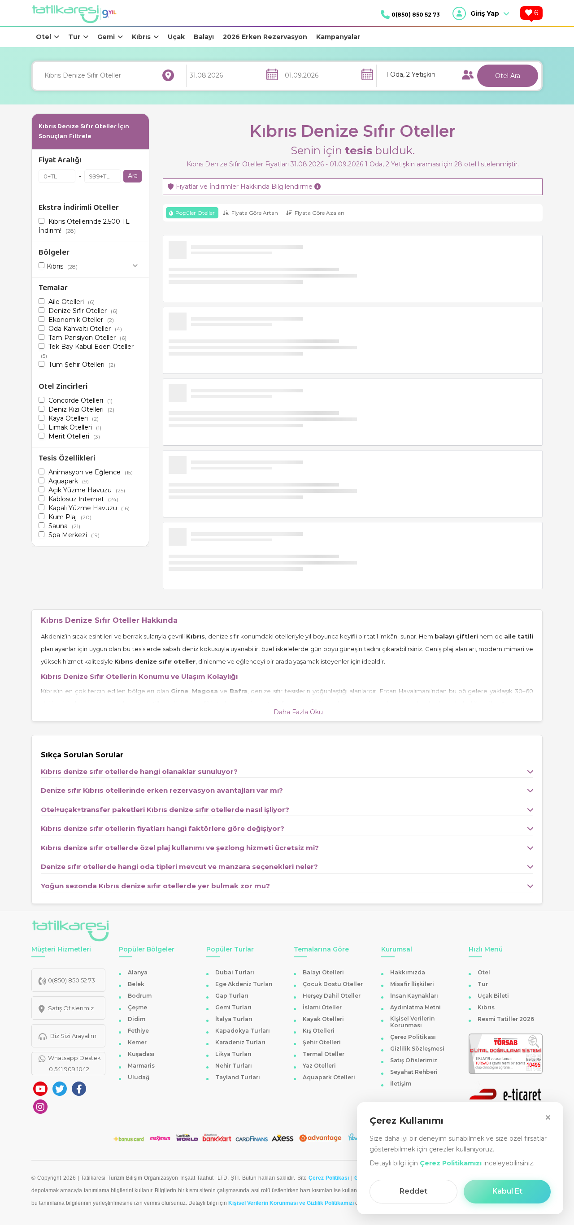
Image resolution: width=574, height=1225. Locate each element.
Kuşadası (141, 1054)
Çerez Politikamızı (451, 1163)
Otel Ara (507, 76)
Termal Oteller (323, 1054)
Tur (74, 37)
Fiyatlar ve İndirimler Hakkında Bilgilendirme (244, 186)
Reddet (413, 1191)
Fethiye (138, 1030)
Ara (133, 176)
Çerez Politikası (413, 1037)
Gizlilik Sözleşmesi (417, 1048)
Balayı (204, 37)
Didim (136, 1019)
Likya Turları (233, 1054)
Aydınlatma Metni (415, 1007)
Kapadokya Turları (242, 1030)
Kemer (137, 1042)
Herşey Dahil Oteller (332, 995)
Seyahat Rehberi (414, 1072)
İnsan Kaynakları (414, 995)
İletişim (400, 1083)
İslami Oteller (322, 1007)
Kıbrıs (141, 37)
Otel (43, 37)
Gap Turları (231, 995)
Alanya (138, 972)
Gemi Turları (233, 1007)
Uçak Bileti (493, 995)
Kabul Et (507, 1191)
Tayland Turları (237, 1077)
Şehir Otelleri (322, 1042)
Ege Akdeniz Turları (244, 984)
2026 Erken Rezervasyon (265, 37)
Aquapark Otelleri (329, 1077)
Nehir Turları (233, 1065)
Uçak (176, 37)
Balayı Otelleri (323, 972)
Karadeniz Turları (240, 1042)
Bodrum (140, 995)
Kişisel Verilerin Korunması (412, 1022)
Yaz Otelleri (319, 1065)
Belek (136, 984)
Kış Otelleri (319, 1030)
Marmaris (141, 1065)
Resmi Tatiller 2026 (506, 1019)
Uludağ (138, 1077)
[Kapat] (548, 1117)
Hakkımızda (407, 972)
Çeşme (137, 1007)
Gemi (106, 37)
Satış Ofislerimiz (413, 1060)
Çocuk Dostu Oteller (333, 984)
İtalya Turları (233, 1019)
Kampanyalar (338, 37)
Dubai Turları (234, 972)
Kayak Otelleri (323, 1019)
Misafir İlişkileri (412, 984)
